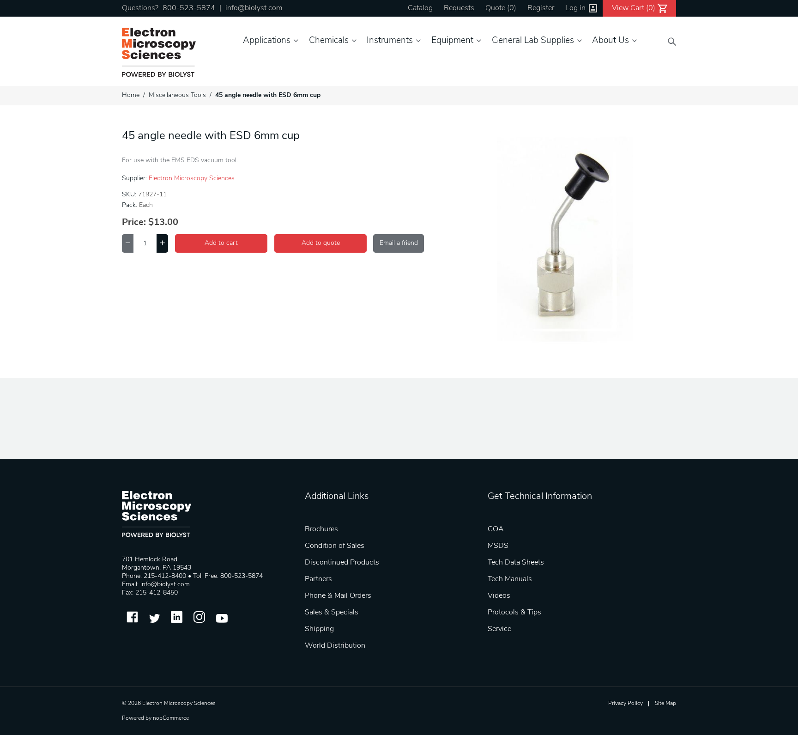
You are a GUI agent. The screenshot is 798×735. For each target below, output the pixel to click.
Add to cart (221, 243)
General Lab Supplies (533, 40)
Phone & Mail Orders (338, 596)
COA (496, 529)
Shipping (319, 629)
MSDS (498, 546)
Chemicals (329, 40)
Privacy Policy (625, 703)
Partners (318, 579)
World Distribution (335, 646)
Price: (134, 222)
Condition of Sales (334, 546)
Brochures (321, 529)
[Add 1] (162, 243)
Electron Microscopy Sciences (192, 178)
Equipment (452, 40)
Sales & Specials (331, 612)
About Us (610, 40)
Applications (266, 40)
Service (499, 629)
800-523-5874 (189, 8)
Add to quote (321, 243)
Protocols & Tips (514, 612)
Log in (575, 8)
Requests (459, 8)
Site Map (665, 703)
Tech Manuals (510, 579)
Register (540, 8)
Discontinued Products (342, 562)
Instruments (390, 40)
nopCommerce (171, 718)
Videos (499, 596)
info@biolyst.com (253, 8)
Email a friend (399, 243)
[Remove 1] (127, 243)
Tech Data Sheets (516, 562)
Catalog (420, 8)
